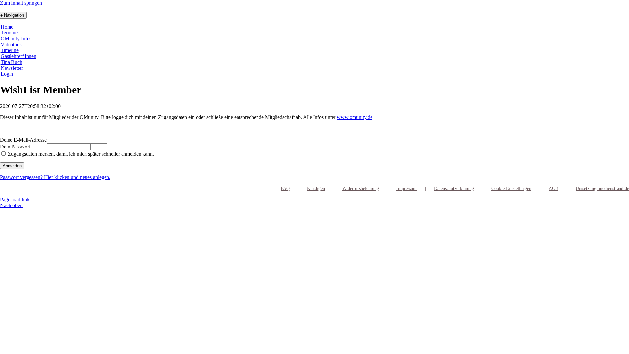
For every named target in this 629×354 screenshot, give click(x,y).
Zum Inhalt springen (21, 3)
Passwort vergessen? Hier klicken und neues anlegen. (55, 177)
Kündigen (316, 188)
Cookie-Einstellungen (511, 188)
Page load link (14, 199)
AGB (553, 188)
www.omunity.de (354, 117)
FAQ (285, 188)
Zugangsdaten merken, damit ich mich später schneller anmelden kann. (80, 154)
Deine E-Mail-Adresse (23, 140)
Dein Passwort (15, 146)
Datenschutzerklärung (454, 188)
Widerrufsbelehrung (360, 188)
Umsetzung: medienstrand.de (602, 188)
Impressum (406, 188)
